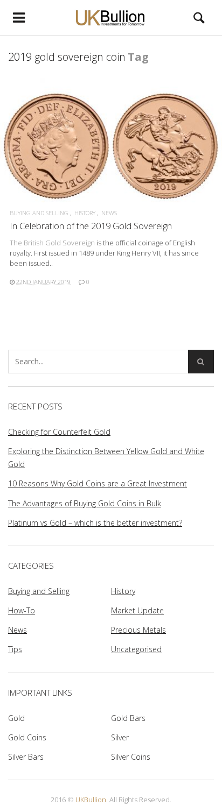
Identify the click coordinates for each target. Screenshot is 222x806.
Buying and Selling (39, 213)
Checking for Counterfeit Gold (59, 432)
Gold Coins (27, 737)
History (84, 213)
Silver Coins (130, 757)
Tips (15, 649)
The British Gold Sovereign (52, 243)
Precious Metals (138, 630)
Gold (16, 718)
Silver (120, 737)
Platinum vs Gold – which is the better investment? (95, 523)
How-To (21, 610)
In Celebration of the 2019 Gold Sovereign (91, 226)
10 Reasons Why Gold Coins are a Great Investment (97, 483)
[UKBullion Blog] (111, 17)
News (109, 213)
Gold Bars (128, 718)
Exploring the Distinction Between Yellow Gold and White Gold (106, 457)
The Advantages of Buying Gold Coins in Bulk (84, 503)
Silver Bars (26, 757)
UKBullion (90, 799)
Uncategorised (136, 649)
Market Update (137, 610)
